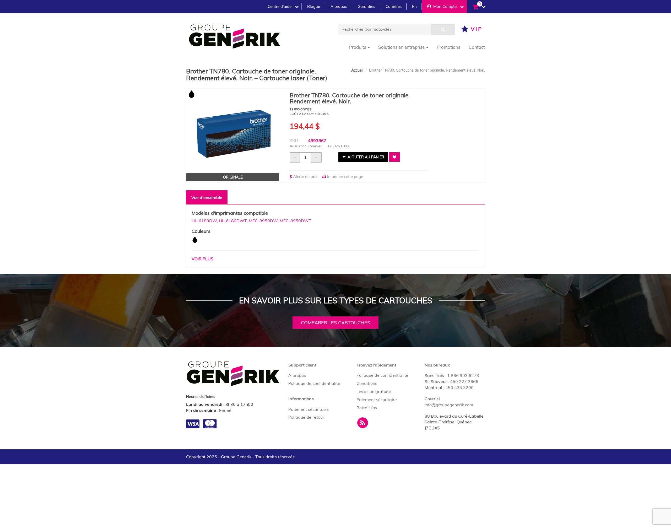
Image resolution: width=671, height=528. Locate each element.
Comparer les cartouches (335, 323)
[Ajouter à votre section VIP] (394, 157)
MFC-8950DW (263, 220)
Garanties (366, 6)
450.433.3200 (459, 387)
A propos (339, 6)
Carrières (394, 6)
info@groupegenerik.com (449, 404)
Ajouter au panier (365, 157)
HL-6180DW (204, 220)
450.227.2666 (464, 381)
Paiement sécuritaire (308, 409)
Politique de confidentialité (314, 383)
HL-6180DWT (233, 220)
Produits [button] (358, 47)
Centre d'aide (279, 6)
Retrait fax (366, 407)
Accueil (357, 70)
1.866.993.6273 (463, 375)
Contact (477, 47)
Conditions (366, 383)
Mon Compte (444, 6)
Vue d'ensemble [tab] (206, 197)
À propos (297, 375)
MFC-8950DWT (295, 220)
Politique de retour (306, 417)
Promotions (448, 47)
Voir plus (202, 258)
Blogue (313, 6)
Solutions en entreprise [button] (402, 47)
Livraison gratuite (373, 391)
